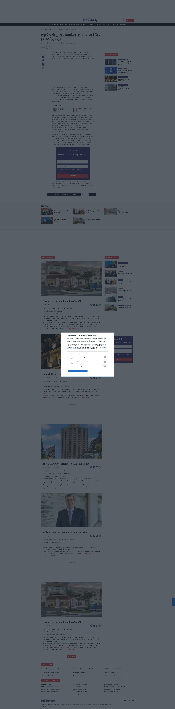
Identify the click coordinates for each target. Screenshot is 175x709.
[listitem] (87, 354)
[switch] (104, 357)
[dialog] (87, 354)
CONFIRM (77, 371)
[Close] (111, 335)
